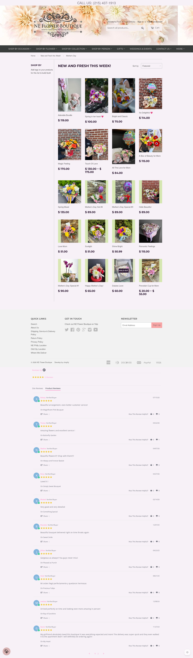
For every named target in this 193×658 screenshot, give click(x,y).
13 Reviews (49, 377)
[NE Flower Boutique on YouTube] (96, 330)
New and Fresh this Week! (51, 55)
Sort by (136, 66)
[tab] (37, 388)
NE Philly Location (38, 345)
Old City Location (38, 349)
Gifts (120, 49)
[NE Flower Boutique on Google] (84, 330)
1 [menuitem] (95, 653)
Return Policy (36, 338)
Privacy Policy (37, 341)
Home (33, 55)
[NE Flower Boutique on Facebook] (72, 330)
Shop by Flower (46, 49)
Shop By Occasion (19, 49)
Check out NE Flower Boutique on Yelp (81, 324)
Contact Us (163, 49)
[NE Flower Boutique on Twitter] (67, 330)
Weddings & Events (141, 49)
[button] (45, 414)
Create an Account (154, 22)
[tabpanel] (96, 524)
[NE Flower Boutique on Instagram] (90, 330)
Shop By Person (101, 49)
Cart (157, 27)
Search (34, 324)
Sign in (141, 22)
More (179, 49)
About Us (35, 327)
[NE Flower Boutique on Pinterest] (78, 330)
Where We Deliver (38, 352)
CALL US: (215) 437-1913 (96, 2)
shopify (66, 362)
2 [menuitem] (98, 653)
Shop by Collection (73, 49)
